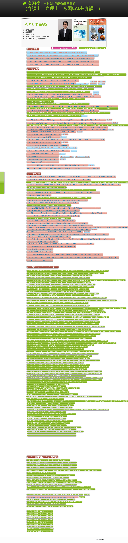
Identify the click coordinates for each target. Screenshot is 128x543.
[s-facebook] (97, 539)
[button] (96, 92)
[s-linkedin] (103, 539)
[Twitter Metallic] (99, 539)
